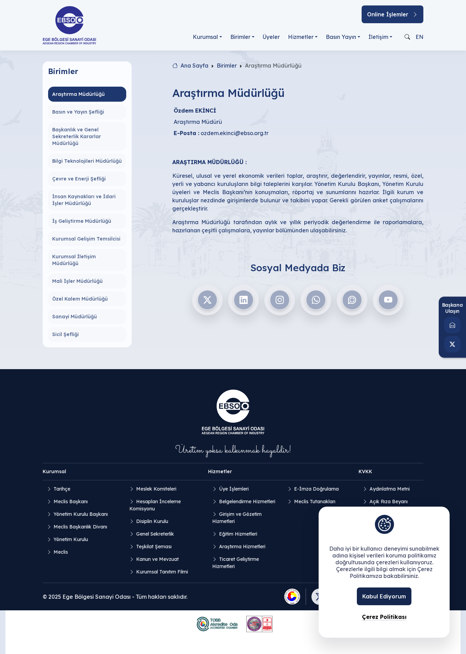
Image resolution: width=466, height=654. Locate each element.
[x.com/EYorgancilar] (452, 344)
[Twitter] (207, 300)
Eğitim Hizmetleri (238, 534)
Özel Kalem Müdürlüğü (80, 299)
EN (419, 36)
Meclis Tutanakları (314, 501)
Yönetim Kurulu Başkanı (81, 514)
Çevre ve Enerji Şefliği (79, 179)
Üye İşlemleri (234, 489)
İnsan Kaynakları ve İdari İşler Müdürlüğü (84, 199)
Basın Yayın (341, 36)
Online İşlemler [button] (387, 14)
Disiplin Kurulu (152, 521)
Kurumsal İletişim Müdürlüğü (74, 259)
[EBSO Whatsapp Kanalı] (352, 300)
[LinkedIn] (243, 300)
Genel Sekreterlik (155, 534)
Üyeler (271, 36)
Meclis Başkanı (71, 501)
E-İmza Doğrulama (316, 489)
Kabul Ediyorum (384, 596)
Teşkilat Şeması (154, 546)
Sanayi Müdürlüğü (74, 317)
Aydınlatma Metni (389, 489)
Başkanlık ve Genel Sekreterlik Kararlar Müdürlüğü (76, 136)
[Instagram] (280, 300)
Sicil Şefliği (65, 334)
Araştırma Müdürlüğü (78, 94)
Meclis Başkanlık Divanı (80, 527)
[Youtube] (388, 300)
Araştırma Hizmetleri (242, 546)
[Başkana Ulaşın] (452, 325)
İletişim (378, 36)
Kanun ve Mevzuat (157, 559)
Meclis (61, 552)
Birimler (240, 36)
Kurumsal (205, 36)
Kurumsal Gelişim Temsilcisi (86, 239)
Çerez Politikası (384, 616)
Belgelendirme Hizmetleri (247, 501)
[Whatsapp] (316, 300)
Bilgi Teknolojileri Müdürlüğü (87, 161)
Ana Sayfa (194, 65)
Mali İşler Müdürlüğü (77, 281)
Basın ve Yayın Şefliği (78, 112)
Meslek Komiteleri (156, 489)
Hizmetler (301, 36)
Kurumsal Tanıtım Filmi (162, 572)
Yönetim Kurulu (71, 539)
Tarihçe (62, 489)
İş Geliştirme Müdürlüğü (81, 221)
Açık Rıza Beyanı (388, 501)
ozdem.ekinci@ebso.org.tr (234, 133)
